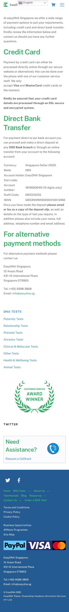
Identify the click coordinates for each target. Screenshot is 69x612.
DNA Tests (13, 311)
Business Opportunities (17, 525)
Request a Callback (18, 458)
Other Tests (11, 353)
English (28, 2)
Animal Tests (12, 367)
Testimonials (11, 495)
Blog (24, 495)
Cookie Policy (12, 516)
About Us (39, 490)
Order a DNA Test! (36, 500)
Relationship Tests (16, 325)
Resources (35, 495)
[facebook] (19, 480)
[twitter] (8, 480)
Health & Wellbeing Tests (20, 360)
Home (7, 490)
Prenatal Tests (13, 332)
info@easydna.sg (23, 293)
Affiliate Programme (16, 529)
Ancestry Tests (13, 339)
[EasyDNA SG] (12, 5)
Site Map (9, 534)
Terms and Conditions (16, 507)
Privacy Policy (12, 511)
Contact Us (10, 500)
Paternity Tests (13, 319)
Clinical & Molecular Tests (21, 346)
